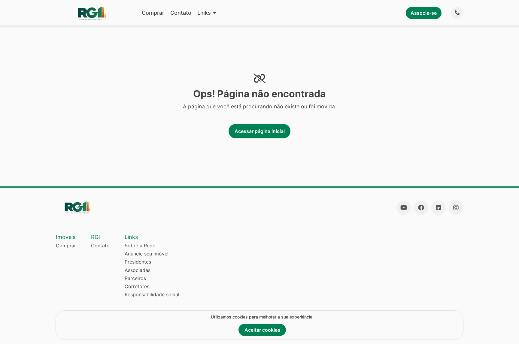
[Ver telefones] (457, 13)
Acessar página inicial (260, 131)
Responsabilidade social (152, 294)
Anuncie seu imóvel (146, 254)
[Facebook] (421, 208)
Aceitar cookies (262, 330)
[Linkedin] (438, 208)
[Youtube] (403, 208)
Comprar (153, 13)
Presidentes (138, 262)
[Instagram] (456, 208)
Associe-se (424, 13)
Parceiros (135, 278)
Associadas (137, 270)
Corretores (137, 286)
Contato (180, 13)
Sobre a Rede (140, 246)
